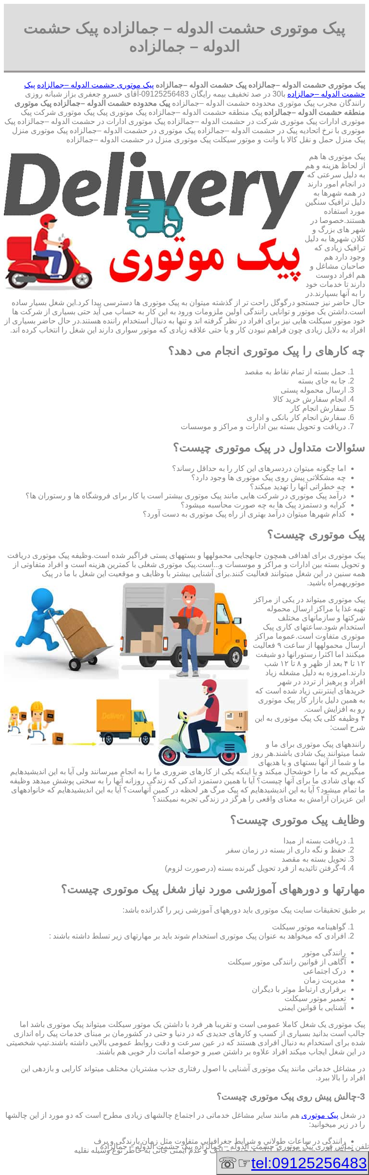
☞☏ (292, 1163)
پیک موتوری (319, 1115)
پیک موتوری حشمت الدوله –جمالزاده (95, 85)
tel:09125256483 (309, 1163)
